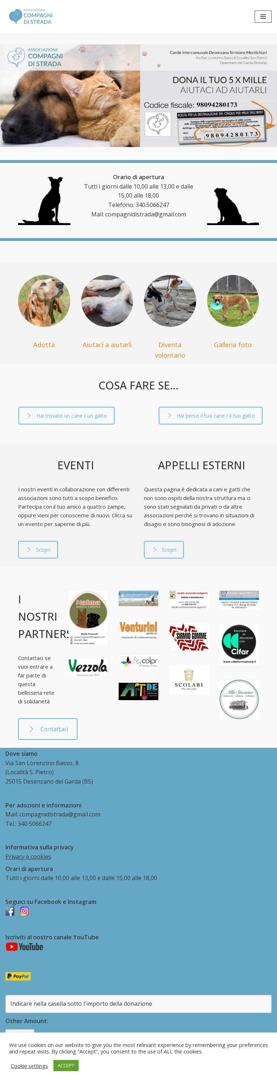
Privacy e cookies (28, 857)
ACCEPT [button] (66, 1065)
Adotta (44, 344)
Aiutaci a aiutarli (107, 344)
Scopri (43, 549)
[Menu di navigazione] (263, 16)
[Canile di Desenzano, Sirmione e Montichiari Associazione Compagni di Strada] (28, 16)
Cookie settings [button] (29, 1065)
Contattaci (54, 729)
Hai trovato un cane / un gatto (71, 415)
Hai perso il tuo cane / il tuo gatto (216, 415)
